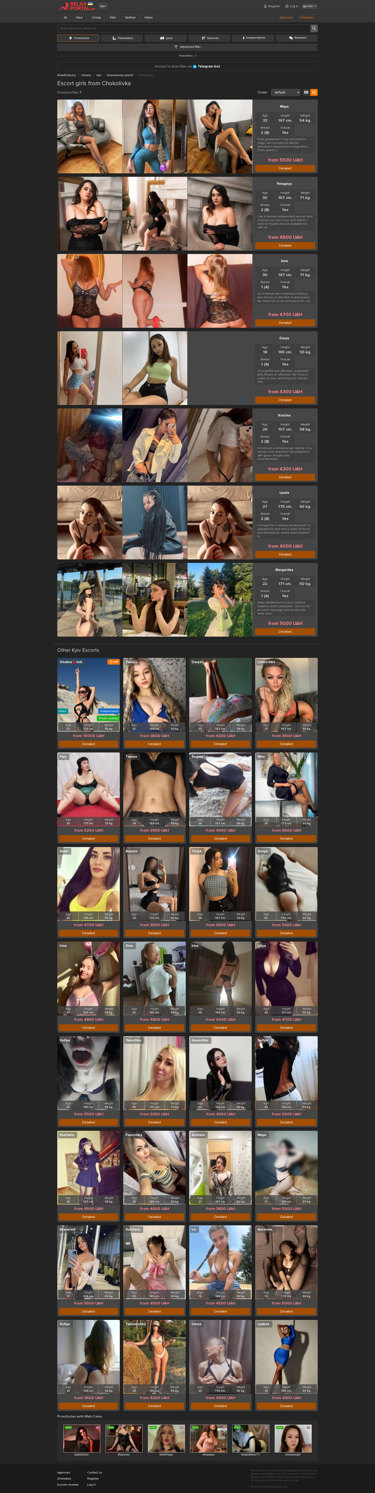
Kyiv (102, 6)
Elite (113, 17)
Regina (197, 756)
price (169, 38)
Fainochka (134, 1135)
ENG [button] (310, 6)
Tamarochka (136, 1324)
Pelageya (284, 184)
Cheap (96, 17)
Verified (130, 17)
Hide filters (186, 55)
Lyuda (284, 492)
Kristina (284, 415)
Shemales (307, 17)
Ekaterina (67, 1229)
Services (213, 38)
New (79, 17)
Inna (284, 261)
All (65, 17)
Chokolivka (81, 38)
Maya (284, 106)
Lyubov (263, 1324)
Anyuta (131, 851)
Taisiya (131, 662)
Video (149, 17)
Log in (294, 6)
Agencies (286, 17)
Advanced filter (190, 47)
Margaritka (284, 570)
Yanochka (133, 1040)
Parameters (125, 38)
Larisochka (266, 662)
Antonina (265, 1229)
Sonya (263, 851)
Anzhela (198, 1135)
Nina (261, 756)
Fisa (63, 756)
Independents (255, 37)
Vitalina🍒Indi (71, 662)
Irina (63, 946)
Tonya (196, 851)
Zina (129, 946)
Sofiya (65, 1040)
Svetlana (67, 1135)
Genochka (200, 1040)
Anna (64, 851)
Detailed (285, 168)
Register (274, 6)
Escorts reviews (68, 1484)
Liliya (262, 946)
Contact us (94, 1472)
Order (263, 92)
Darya (284, 338)
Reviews (300, 37)
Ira (194, 1229)
